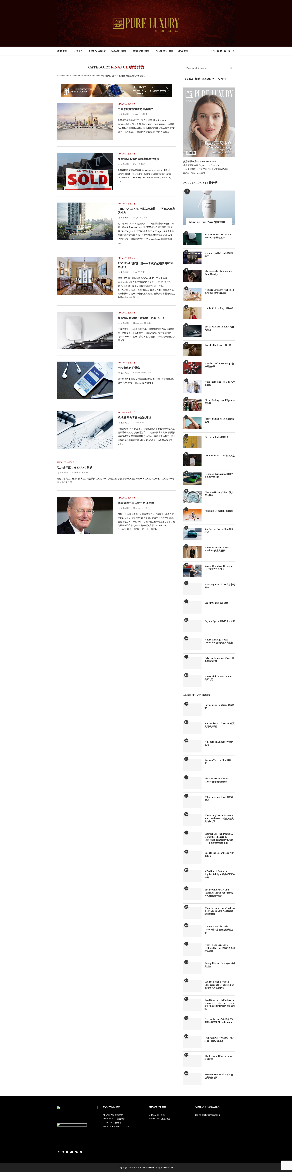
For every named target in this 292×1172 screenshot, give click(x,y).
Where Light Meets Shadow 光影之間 (219, 678)
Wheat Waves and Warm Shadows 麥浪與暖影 (217, 549)
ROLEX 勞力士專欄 (164, 51)
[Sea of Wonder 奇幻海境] (192, 607)
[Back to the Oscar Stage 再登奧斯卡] (192, 857)
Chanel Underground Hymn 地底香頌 (220, 402)
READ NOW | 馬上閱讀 (194, 172)
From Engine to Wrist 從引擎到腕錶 (220, 586)
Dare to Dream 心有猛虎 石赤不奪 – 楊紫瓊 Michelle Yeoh (219, 1021)
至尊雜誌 (125, 114)
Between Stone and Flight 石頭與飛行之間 (219, 1076)
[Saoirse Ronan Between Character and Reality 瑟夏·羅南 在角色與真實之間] (192, 986)
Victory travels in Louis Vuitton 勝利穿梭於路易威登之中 (219, 929)
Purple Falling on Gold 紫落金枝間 (219, 420)
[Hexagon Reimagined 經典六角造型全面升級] (192, 478)
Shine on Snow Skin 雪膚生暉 (207, 222)
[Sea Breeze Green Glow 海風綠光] (192, 534)
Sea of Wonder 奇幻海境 (216, 602)
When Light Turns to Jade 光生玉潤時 (220, 383)
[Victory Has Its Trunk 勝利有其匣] (192, 258)
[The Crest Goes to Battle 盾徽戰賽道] (192, 331)
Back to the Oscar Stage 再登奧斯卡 (219, 854)
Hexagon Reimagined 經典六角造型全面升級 (219, 475)
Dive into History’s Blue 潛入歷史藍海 (219, 494)
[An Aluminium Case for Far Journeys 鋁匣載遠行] (192, 239)
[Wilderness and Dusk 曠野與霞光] (192, 802)
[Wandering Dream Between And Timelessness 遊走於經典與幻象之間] (192, 820)
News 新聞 (183, 51)
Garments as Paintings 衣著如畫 (219, 706)
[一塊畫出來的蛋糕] (85, 380)
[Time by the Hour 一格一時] (192, 350)
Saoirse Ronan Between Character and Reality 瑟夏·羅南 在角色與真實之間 (219, 984)
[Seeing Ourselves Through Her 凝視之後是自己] (192, 571)
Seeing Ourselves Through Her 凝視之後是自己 (218, 567)
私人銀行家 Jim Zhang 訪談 (74, 467)
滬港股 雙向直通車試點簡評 (134, 417)
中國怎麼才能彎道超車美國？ (135, 109)
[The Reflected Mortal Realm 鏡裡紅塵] (192, 1061)
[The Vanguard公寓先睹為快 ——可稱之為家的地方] (85, 221)
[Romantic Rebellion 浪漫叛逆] (192, 515)
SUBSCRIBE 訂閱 (141, 51)
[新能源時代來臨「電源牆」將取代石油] (85, 330)
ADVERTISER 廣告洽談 (114, 1118)
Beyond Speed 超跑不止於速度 (220, 621)
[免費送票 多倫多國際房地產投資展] (85, 171)
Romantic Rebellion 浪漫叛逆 (219, 510)
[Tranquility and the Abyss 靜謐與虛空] (192, 968)
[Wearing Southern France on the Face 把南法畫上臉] (192, 294)
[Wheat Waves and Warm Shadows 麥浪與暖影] (192, 552)
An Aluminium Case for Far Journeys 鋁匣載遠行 (218, 236)
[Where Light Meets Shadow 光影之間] (192, 681)
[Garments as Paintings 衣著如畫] (192, 709)
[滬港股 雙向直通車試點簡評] (85, 430)
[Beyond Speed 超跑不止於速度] (192, 626)
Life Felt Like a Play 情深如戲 (219, 308)
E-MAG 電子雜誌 (157, 1114)
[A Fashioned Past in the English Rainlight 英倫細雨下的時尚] (192, 876)
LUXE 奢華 (62, 51)
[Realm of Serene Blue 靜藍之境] (192, 765)
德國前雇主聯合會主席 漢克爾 (136, 503)
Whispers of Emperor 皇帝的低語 (219, 743)
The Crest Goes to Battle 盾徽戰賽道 (219, 328)
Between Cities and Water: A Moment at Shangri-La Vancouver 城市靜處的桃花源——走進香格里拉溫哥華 (219, 838)
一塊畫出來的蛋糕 (129, 367)
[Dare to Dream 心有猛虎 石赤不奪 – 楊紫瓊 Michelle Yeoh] (192, 1024)
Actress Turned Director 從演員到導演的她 (220, 725)
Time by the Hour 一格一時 (218, 345)
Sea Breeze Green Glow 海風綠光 (219, 531)
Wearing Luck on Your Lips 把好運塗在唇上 (219, 365)
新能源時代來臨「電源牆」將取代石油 (141, 318)
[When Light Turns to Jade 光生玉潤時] (192, 386)
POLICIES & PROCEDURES (116, 1126)
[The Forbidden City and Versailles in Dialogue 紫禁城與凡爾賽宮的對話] (192, 894)
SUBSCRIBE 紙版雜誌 (159, 1118)
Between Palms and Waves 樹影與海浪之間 (219, 660)
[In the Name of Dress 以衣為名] (192, 460)
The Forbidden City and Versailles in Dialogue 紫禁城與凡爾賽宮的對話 (219, 892)
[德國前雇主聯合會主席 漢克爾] (85, 515)
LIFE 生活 (77, 51)
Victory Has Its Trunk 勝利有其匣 (219, 254)
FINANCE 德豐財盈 (127, 104)
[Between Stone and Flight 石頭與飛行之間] (192, 1079)
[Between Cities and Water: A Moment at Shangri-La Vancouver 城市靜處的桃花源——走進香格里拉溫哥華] (192, 838)
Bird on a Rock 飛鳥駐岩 (217, 437)
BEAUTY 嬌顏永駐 (97, 51)
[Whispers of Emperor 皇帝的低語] (192, 746)
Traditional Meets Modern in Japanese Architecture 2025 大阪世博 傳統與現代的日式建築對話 (220, 1005)
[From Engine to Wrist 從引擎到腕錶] (192, 589)
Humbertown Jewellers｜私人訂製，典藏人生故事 (219, 1039)
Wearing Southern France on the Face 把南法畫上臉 (219, 291)
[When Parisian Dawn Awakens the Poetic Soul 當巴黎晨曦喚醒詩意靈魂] (192, 913)
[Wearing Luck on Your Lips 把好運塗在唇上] (192, 368)
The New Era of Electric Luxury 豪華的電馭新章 (217, 780)
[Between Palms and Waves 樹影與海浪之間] (192, 663)
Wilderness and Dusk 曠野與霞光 (219, 798)
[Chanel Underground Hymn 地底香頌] (192, 405)
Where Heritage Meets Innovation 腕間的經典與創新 (219, 641)
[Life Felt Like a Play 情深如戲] (192, 313)
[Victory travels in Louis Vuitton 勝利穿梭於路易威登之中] (192, 931)
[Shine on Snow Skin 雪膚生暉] (209, 208)
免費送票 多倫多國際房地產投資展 (139, 159)
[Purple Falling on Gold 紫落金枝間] (192, 423)
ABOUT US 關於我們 (113, 1114)
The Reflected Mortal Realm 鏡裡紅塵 (219, 1058)
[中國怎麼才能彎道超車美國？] (85, 121)
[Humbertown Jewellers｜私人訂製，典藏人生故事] (192, 1042)
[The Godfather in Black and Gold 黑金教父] (192, 276)
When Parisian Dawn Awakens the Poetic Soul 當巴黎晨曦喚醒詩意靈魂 (220, 911)
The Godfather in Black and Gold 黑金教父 (218, 273)
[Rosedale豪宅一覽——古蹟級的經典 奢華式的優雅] (85, 276)
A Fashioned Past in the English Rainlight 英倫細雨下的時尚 (220, 874)
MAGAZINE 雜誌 (118, 51)
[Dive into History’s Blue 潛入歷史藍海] (192, 497)
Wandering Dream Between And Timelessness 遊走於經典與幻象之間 (219, 818)
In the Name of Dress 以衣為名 (220, 455)
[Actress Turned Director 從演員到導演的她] (192, 728)
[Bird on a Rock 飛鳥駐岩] (192, 442)
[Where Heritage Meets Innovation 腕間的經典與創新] (192, 644)
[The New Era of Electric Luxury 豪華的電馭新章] (192, 783)
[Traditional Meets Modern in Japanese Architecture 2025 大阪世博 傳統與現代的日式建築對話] (192, 1005)
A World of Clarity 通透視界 (196, 694)
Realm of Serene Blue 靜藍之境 (219, 762)
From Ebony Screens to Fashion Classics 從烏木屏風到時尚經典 (220, 947)
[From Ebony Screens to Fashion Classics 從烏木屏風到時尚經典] (192, 949)
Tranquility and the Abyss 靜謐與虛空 (220, 965)
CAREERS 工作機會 (112, 1122)
